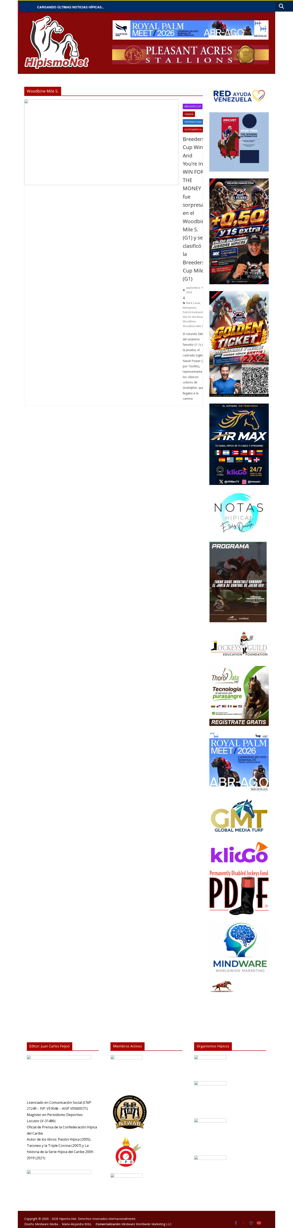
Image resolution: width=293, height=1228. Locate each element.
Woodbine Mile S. (193, 326)
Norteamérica (192, 129)
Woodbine (189, 321)
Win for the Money (194, 317)
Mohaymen (189, 308)
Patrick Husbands (193, 312)
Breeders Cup (192, 106)
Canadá (188, 114)
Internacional (193, 121)
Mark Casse (193, 303)
